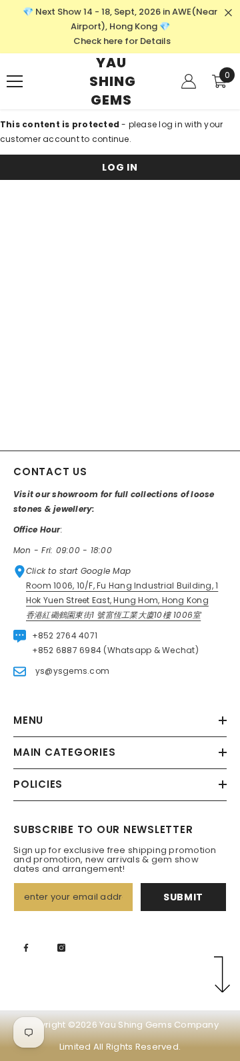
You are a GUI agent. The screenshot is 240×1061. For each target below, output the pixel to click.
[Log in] (188, 81)
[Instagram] (61, 947)
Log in (119, 167)
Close (228, 13)
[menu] (15, 81)
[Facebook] (26, 947)
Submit (183, 897)
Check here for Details (122, 41)
